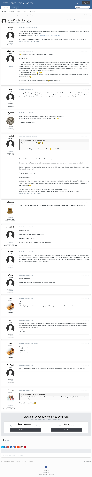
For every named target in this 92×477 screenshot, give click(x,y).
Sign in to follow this (73, 20)
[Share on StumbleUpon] (19, 447)
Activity (15, 8)
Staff (25, 11)
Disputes (27, 22)
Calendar (11, 11)
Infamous (10, 202)
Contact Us (46, 470)
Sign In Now (67, 430)
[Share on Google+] (8, 447)
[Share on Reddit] (16, 447)
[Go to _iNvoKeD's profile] (10, 144)
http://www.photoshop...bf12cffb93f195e (48, 35)
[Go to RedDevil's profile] (10, 373)
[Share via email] (22, 447)
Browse (6, 8)
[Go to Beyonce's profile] (10, 121)
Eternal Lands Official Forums (17, 3)
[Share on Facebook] (5, 447)
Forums (4, 11)
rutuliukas (10, 51)
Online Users (33, 11)
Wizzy (10, 275)
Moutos (10, 390)
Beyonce (10, 113)
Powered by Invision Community (46, 474)
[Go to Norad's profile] (4, 21)
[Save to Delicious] (13, 447)
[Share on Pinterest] (25, 447)
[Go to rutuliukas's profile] (10, 59)
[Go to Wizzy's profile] (10, 283)
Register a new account (25, 430)
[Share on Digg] (11, 447)
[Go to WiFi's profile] (10, 306)
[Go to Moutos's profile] (10, 398)
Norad (11, 22)
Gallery (18, 11)
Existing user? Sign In (74, 3)
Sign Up (86, 3)
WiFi (10, 298)
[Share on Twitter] (2, 447)
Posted (26, 27)
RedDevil (10, 365)
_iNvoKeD (10, 136)
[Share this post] (88, 28)
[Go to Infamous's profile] (10, 210)
